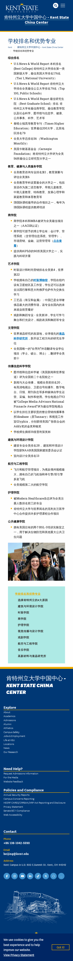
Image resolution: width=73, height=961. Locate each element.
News (6, 748)
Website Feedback (13, 781)
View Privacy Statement (19, 954)
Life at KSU (9, 740)
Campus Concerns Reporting (19, 799)
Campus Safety (11, 732)
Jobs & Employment (14, 736)
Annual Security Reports (16, 795)
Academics (9, 716)
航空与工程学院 (28, 643)
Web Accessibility (13, 815)
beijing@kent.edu (16, 854)
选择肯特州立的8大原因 (33, 600)
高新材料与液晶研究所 (32, 655)
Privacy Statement (13, 807)
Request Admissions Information (21, 773)
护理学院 (23, 624)
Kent (10, 47)
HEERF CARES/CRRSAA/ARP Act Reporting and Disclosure (34, 802)
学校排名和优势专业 (28, 593)
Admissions (10, 720)
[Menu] (63, 6)
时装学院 (23, 612)
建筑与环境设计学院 (30, 606)
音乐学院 (23, 649)
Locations (9, 744)
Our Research (11, 752)
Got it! (60, 947)
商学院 (22, 618)
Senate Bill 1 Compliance (17, 810)
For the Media (11, 777)
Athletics (8, 728)
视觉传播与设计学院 (30, 631)
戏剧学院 (23, 637)
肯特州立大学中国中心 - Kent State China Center (36, 19)
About (7, 712)
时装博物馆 (40, 280)
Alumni (7, 724)
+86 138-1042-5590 (17, 843)
